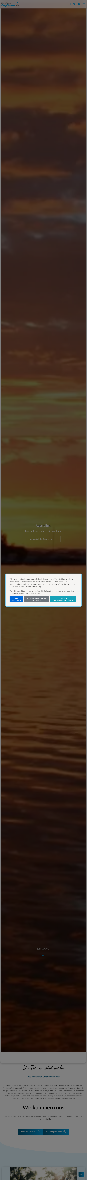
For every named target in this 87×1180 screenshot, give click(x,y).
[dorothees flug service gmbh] (10, 4)
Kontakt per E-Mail (54, 1131)
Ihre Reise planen (28, 1131)
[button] (84, 4)
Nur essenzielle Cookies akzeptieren (36, 599)
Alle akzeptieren (16, 599)
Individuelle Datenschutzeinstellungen (63, 599)
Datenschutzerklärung (33, 587)
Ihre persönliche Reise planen (41, 539)
